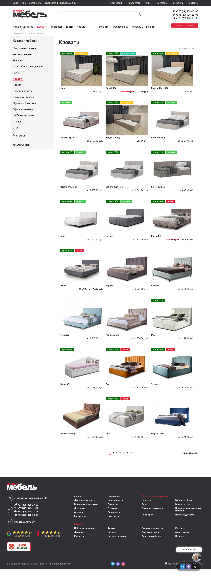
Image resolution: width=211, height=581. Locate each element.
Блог (144, 504)
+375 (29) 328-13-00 (187, 11)
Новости (146, 500)
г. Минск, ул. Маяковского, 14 (30, 498)
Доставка (161, 2)
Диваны (78, 532)
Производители (184, 514)
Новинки (104, 26)
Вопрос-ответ (183, 504)
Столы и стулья (150, 532)
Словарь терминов (152, 508)
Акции (148, 2)
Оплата (78, 512)
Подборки (147, 514)
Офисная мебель (151, 536)
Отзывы (112, 508)
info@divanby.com (24, 522)
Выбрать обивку (184, 500)
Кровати (42, 26)
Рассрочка (177, 2)
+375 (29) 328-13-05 (187, 14)
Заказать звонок (185, 25)
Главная (17, 33)
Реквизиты (114, 512)
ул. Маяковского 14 (49, 2)
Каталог (27, 33)
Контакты (193, 2)
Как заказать (115, 500)
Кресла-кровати (117, 536)
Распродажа (120, 26)
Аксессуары (182, 532)
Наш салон (116, 2)
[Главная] (30, 16)
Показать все (189, 452)
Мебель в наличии (143, 26)
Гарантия (113, 504)
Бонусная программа (86, 504)
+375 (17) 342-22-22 (28, 508)
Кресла (81, 26)
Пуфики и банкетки (152, 528)
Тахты (69, 26)
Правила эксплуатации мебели (188, 509)
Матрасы (56, 26)
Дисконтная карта (84, 500)
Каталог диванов (23, 26)
